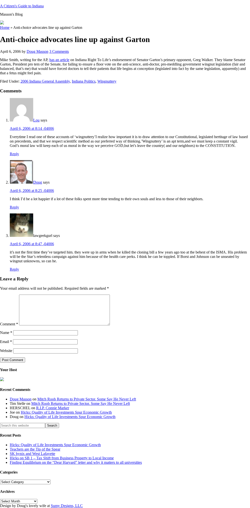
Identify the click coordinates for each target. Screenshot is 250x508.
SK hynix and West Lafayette (32, 454)
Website (6, 351)
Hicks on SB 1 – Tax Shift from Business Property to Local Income (62, 458)
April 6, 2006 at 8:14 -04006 (32, 128)
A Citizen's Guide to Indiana (22, 6)
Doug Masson (20, 399)
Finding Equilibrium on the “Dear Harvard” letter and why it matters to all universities (76, 462)
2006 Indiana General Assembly (45, 81)
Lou (36, 120)
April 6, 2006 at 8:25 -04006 (32, 190)
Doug (37, 182)
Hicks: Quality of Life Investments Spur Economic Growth (66, 412)
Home (5, 27)
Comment (9, 324)
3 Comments (59, 51)
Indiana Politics (83, 81)
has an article (59, 60)
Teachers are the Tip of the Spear (35, 449)
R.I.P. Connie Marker (52, 408)
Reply (14, 154)
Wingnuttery (106, 81)
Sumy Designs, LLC (67, 506)
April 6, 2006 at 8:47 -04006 (32, 244)
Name (6, 333)
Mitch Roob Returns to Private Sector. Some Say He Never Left (86, 399)
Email (6, 342)
